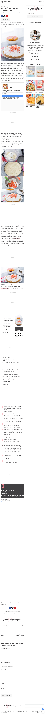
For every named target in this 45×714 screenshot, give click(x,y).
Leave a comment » (5, 648)
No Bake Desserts (9, 611)
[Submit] (42, 25)
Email (2, 688)
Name (3, 683)
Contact (14, 711)
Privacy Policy (25, 711)
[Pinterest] (40, 1)
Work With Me (19, 711)
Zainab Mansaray (7, 12)
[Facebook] (38, 1)
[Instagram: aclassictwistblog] (12, 486)
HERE (15, 286)
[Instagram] (39, 1)
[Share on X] (4, 16)
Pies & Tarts (17, 611)
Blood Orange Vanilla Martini (19, 634)
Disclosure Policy (4, 712)
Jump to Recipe (6, 19)
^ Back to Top (3, 711)
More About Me (35, 56)
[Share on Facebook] (2, 16)
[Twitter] (41, 1)
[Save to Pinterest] (7, 16)
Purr (38, 712)
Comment (3, 669)
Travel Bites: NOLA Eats (6, 634)
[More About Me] (35, 35)
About (11, 711)
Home (8, 711)
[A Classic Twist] (6, 2)
